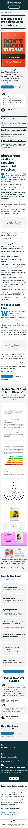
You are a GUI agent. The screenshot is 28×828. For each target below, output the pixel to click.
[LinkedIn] (14, 821)
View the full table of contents (9, 580)
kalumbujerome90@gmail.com (9, 812)
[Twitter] (11, 821)
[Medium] (16, 821)
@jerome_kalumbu (6, 814)
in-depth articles (16, 292)
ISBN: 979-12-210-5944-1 (7, 12)
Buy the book (14, 7)
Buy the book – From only (13, 671)
